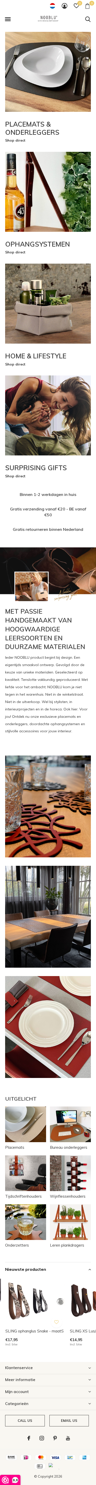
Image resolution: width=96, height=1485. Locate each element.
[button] (7, 19)
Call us (25, 1421)
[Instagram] (41, 1438)
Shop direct (15, 140)
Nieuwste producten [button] (25, 1269)
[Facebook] (28, 1438)
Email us (69, 1421)
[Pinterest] (55, 1438)
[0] (87, 6)
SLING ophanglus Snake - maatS (34, 1331)
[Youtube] (68, 1438)
